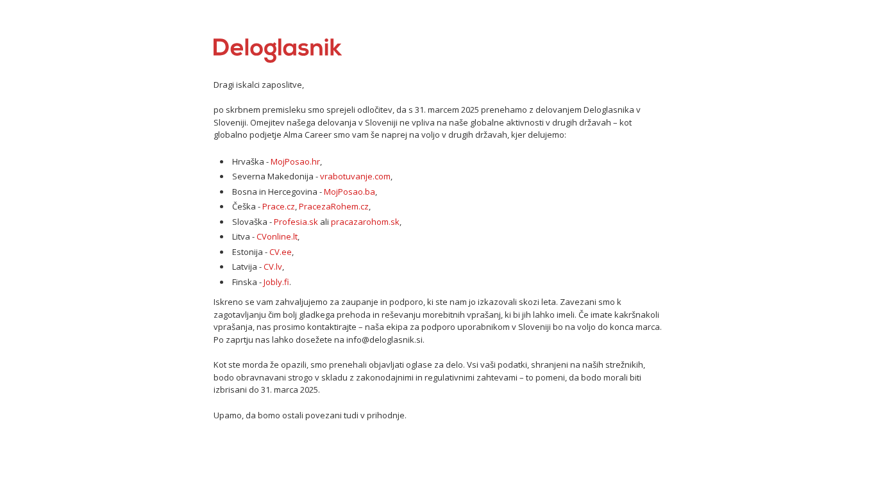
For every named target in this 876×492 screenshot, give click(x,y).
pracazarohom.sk (365, 221)
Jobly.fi (276, 282)
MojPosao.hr (295, 161)
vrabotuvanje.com (355, 176)
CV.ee (280, 252)
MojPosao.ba (349, 191)
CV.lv (273, 266)
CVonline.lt (277, 236)
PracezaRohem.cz (334, 206)
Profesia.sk (296, 221)
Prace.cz (278, 206)
